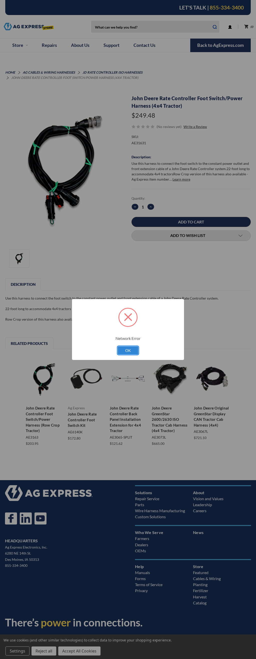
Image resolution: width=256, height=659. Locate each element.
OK (128, 350)
